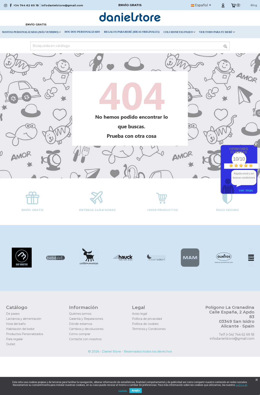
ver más (246, 190)
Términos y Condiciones (149, 329)
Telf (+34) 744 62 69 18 (236, 334)
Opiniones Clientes (238, 150)
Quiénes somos (80, 314)
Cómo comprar (79, 334)
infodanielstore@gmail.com (62, 5)
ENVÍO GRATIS (36, 24)
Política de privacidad (147, 319)
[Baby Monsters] (21, 266)
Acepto (136, 390)
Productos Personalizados (24, 334)
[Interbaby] (156, 266)
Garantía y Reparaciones (86, 319)
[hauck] (122, 266)
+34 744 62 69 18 (26, 5)
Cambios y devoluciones (86, 329)
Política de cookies (145, 324)
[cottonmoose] (88, 266)
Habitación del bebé (20, 329)
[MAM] (189, 266)
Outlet (10, 344)
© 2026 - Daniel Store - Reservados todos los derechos (130, 351)
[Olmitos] (223, 266)
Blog (254, 5)
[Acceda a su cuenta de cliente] (223, 5)
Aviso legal (139, 314)
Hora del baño (16, 324)
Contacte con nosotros (85, 339)
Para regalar (14, 339)
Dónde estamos (80, 324)
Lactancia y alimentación (23, 319)
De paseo (13, 314)
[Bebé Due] (55, 266)
